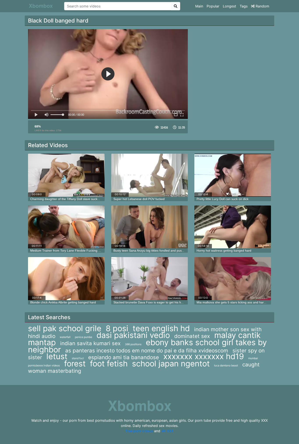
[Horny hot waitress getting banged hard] (232, 227)
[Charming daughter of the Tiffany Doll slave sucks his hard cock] (66, 175)
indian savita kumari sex (90, 343)
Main (199, 6)
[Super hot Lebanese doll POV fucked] (149, 175)
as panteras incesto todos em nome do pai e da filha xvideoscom (146, 350)
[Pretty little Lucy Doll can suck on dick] (232, 175)
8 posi (117, 328)
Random (262, 6)
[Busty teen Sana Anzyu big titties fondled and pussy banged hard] (149, 227)
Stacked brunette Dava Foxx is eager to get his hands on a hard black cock (165, 302)
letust (56, 356)
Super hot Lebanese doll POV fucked (139, 199)
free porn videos (139, 431)
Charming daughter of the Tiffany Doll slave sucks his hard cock (74, 199)
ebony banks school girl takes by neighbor (147, 346)
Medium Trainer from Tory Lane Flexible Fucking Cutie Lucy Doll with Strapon (83, 250)
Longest (229, 6)
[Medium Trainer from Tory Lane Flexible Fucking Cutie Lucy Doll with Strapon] (66, 227)
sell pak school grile (64, 328)
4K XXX (167, 431)
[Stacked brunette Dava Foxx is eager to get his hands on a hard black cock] (149, 278)
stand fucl (78, 358)
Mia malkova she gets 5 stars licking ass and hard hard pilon (238, 302)
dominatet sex (192, 336)
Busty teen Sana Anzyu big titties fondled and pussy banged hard (158, 250)
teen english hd (161, 328)
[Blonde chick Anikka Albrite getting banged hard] (66, 278)
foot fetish (109, 363)
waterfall (65, 337)
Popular (213, 6)
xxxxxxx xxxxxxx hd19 (203, 356)
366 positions (133, 344)
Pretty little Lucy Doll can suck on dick (222, 199)
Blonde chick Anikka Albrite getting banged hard (63, 302)
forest (75, 363)
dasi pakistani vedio (133, 335)
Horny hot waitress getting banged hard (224, 250)
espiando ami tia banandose (123, 357)
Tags (244, 6)
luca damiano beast (226, 365)
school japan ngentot (171, 363)
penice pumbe (83, 337)
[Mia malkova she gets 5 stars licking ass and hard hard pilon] (232, 278)
